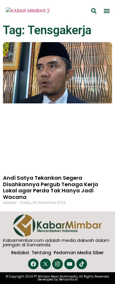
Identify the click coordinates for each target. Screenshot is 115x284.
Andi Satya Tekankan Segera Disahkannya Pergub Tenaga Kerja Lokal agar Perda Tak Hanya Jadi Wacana (50, 187)
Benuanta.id (68, 279)
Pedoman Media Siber (79, 253)
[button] (94, 11)
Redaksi (20, 253)
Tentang (41, 253)
